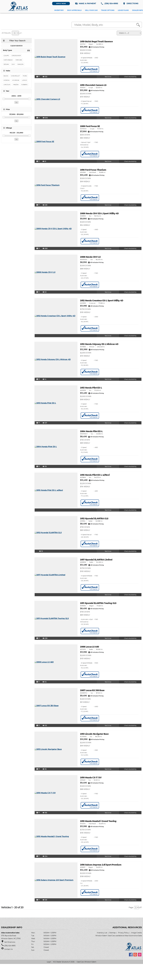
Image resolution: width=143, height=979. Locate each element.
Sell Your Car (91, 10)
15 (38, 682)
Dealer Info (137, 10)
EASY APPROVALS (74, 10)
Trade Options (107, 10)
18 (38, 379)
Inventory (59, 10)
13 (38, 161)
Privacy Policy (123, 933)
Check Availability (130, 76)
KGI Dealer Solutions (61, 962)
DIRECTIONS (130, 3)
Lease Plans (123, 10)
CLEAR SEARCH (16, 46)
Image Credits (136, 933)
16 (38, 248)
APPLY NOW (61, 3)
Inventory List (102, 933)
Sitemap (112, 933)
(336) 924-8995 (109, 3)
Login (49, 962)
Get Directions (9, 942)
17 (38, 76)
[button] (89, 47)
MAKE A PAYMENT (85, 3)
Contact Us (8, 949)
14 (38, 118)
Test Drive (108, 76)
